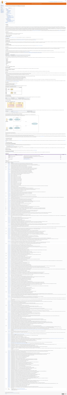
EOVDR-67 (9, 369)
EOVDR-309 (9, 290)
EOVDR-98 (9, 353)
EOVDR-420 (9, 254)
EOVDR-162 (9, 319)
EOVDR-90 (9, 357)
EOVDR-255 (9, 293)
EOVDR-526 (9, 229)
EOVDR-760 (9, 190)
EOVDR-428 (9, 257)
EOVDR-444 (9, 258)
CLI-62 (8, 192)
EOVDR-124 (9, 334)
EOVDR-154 (9, 322)
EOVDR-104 (9, 347)
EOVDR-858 (9, 193)
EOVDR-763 (9, 189)
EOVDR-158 (9, 320)
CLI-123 (8, 166)
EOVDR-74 (9, 367)
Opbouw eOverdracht (42, 136)
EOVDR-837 (9, 195)
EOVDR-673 (9, 206)
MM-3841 (9, 289)
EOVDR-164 (9, 260)
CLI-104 (8, 167)
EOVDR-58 (9, 373)
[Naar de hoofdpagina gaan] (2, 2)
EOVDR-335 (9, 287)
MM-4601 (9, 276)
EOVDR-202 (9, 310)
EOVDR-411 (9, 267)
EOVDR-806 (9, 176)
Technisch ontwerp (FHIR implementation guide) (21, 388)
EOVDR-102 (9, 350)
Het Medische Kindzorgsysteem (26, 158)
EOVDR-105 (9, 346)
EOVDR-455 (9, 248)
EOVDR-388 (9, 271)
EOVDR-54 (9, 376)
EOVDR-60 (9, 372)
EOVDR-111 (9, 344)
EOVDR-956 (9, 164)
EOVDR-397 (9, 274)
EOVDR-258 (9, 296)
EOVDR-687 (9, 205)
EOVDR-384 (9, 277)
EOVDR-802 (9, 179)
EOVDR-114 (9, 341)
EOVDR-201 (9, 311)
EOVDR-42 (9, 385)
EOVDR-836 (9, 196)
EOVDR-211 (9, 308)
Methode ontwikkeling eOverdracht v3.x (27, 159)
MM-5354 (9, 208)
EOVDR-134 (9, 331)
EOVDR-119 (9, 338)
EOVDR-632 (9, 212)
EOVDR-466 (9, 244)
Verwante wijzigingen (2, 10)
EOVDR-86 (9, 360)
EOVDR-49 (9, 380)
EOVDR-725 (9, 202)
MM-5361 (9, 209)
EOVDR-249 (9, 299)
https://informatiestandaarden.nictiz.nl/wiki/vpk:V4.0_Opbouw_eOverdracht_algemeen (37, 329)
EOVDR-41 (9, 386)
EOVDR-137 (9, 326)
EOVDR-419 (9, 263)
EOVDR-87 (9, 359)
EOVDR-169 (9, 317)
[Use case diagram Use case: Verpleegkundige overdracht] (22, 123)
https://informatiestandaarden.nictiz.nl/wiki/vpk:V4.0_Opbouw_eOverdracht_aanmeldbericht (21, 329)
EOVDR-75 (9, 366)
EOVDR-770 (9, 186)
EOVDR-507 (9, 233)
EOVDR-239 (9, 301)
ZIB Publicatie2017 (20, 140)
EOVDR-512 (9, 218)
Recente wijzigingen (2, 5)
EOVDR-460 (9, 247)
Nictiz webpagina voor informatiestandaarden (36, 30)
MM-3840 (9, 295)
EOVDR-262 (9, 284)
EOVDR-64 (9, 370)
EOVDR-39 (9, 294)
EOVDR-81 (9, 363)
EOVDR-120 (9, 337)
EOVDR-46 (9, 382)
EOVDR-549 (9, 230)
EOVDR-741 (9, 203)
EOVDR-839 (9, 169)
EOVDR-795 (9, 183)
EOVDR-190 (9, 313)
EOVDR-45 (9, 383)
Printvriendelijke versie (2, 11)
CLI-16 (8, 199)
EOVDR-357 (9, 280)
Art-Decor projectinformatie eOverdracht (23, 389)
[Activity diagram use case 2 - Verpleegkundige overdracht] (13, 90)
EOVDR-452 (9, 250)
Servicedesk (1, 7)
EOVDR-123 (9, 335)
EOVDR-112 (9, 343)
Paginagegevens (2, 12)
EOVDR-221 (9, 307)
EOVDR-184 (9, 316)
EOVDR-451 (9, 251)
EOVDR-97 (9, 354)
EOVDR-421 (9, 264)
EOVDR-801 (9, 180)
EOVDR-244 (9, 300)
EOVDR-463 (9, 253)
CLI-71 (8, 170)
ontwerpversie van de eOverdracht (16, 81)
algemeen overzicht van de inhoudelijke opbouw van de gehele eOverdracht (35, 52)
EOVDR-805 (9, 177)
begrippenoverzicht (59, 30)
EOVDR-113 (9, 342)
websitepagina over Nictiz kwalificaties (39, 45)
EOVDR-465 (9, 245)
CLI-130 (8, 163)
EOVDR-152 (9, 323)
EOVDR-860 (9, 173)
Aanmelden (66, 0)
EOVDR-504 (9, 236)
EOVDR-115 (9, 340)
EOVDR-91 (9, 356)
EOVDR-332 (9, 286)
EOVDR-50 (9, 379)
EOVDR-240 (9, 304)
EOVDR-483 (9, 221)
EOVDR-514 (9, 232)
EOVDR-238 (9, 283)
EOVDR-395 (9, 273)
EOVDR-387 (9, 270)
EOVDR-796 (9, 182)
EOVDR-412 (9, 261)
